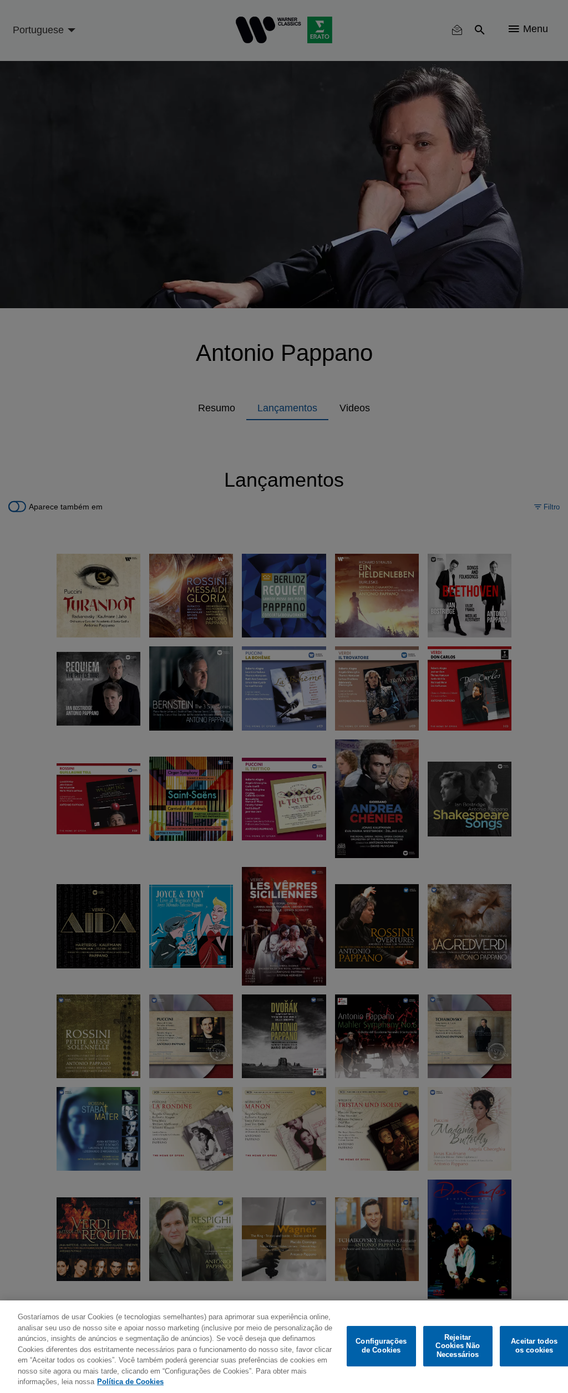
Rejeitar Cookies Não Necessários (457, 1346)
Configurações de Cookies (381, 1346)
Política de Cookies (130, 1381)
